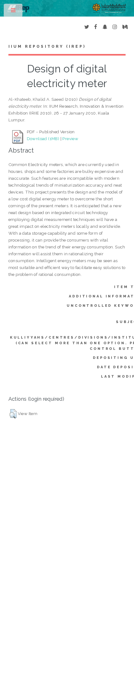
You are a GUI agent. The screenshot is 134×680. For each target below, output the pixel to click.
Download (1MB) (43, 138)
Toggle (13, 11)
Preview (70, 138)
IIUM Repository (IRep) (47, 46)
